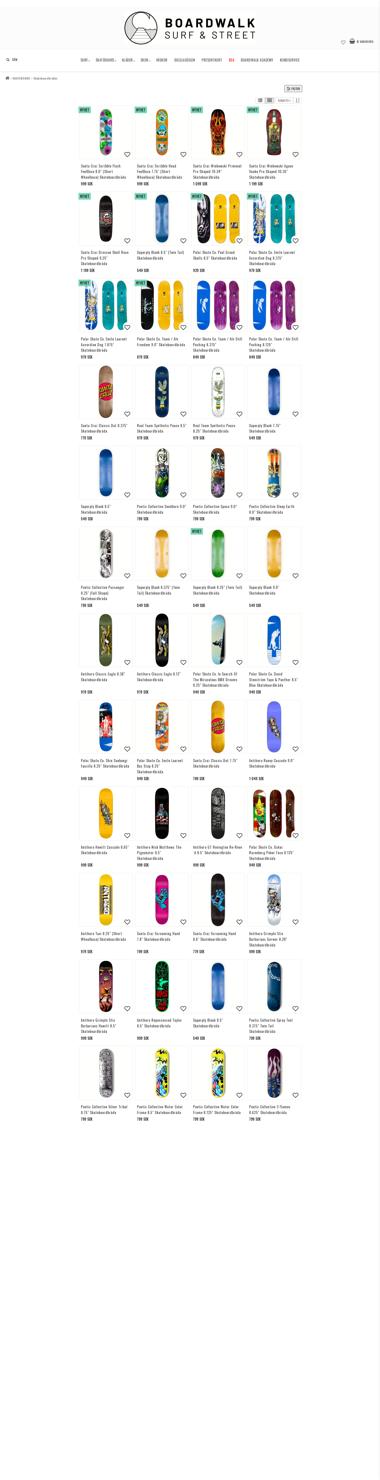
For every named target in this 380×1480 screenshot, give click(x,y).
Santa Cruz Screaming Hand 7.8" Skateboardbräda (158, 936)
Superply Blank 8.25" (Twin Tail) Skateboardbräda (217, 590)
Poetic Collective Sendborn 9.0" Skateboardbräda (161, 509)
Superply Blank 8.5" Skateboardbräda (96, 509)
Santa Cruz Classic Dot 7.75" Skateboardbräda (215, 763)
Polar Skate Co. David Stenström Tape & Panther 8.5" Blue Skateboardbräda (273, 679)
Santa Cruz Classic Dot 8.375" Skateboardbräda (104, 428)
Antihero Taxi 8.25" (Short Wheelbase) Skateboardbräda (103, 936)
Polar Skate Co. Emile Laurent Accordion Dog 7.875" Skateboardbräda (104, 344)
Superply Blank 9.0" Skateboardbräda (264, 590)
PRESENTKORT (212, 60)
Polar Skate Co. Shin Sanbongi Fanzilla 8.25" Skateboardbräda (105, 763)
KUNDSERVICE (290, 60)
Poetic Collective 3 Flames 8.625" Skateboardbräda (269, 1109)
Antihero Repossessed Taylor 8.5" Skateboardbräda (159, 1023)
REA (231, 60)
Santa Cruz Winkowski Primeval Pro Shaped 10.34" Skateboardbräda (217, 171)
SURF (84, 60)
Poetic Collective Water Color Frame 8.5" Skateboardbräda (160, 1109)
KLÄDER (127, 60)
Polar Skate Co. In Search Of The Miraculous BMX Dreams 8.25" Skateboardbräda (215, 679)
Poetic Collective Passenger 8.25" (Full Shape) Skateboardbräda (102, 593)
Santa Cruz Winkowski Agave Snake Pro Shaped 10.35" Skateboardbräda (271, 171)
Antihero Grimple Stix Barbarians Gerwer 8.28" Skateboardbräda (268, 939)
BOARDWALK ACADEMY (257, 60)
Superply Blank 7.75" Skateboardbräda (265, 428)
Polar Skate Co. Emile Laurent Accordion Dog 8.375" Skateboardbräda (272, 258)
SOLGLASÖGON (184, 60)
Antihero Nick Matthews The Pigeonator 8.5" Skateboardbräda (159, 853)
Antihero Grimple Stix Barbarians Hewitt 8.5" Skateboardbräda (98, 1026)
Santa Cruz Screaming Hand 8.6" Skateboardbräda (214, 936)
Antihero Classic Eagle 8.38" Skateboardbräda (103, 676)
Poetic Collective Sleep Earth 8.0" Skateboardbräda (271, 509)
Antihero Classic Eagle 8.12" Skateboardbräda (159, 676)
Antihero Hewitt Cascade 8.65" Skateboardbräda (105, 850)
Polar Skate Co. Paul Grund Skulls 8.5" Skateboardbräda (215, 255)
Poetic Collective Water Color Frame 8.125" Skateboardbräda (217, 1109)
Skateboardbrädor (45, 78)
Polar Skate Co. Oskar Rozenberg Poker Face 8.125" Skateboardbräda (271, 853)
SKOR (144, 60)
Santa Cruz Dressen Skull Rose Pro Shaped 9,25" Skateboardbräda (105, 258)
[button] (343, 41)
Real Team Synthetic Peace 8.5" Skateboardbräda (161, 428)
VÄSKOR (162, 60)
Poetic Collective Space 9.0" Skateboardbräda (215, 509)
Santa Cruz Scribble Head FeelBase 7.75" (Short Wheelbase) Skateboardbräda (159, 171)
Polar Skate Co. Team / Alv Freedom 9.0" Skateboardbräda (161, 341)
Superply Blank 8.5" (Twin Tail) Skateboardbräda (160, 255)
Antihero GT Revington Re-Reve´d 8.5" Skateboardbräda (217, 850)
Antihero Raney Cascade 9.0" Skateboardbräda (271, 763)
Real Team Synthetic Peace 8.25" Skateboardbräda (214, 428)
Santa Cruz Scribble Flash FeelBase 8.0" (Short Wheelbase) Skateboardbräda (103, 171)
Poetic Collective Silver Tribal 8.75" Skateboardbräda (104, 1109)
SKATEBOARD (105, 60)
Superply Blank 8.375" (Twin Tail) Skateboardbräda (158, 590)
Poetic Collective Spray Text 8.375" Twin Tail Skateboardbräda (271, 1026)
